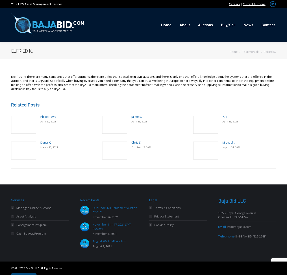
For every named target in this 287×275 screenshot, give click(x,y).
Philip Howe (48, 117)
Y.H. (224, 117)
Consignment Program (31, 225)
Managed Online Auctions (33, 208)
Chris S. (136, 142)
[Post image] (23, 125)
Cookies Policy (164, 225)
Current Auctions (254, 4)
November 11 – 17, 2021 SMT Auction (112, 226)
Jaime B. (136, 117)
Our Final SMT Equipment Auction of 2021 (115, 210)
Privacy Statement (166, 216)
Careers (234, 4)
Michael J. (228, 142)
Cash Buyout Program (31, 233)
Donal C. (46, 142)
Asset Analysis (26, 216)
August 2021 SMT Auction (109, 241)
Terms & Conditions (167, 208)
